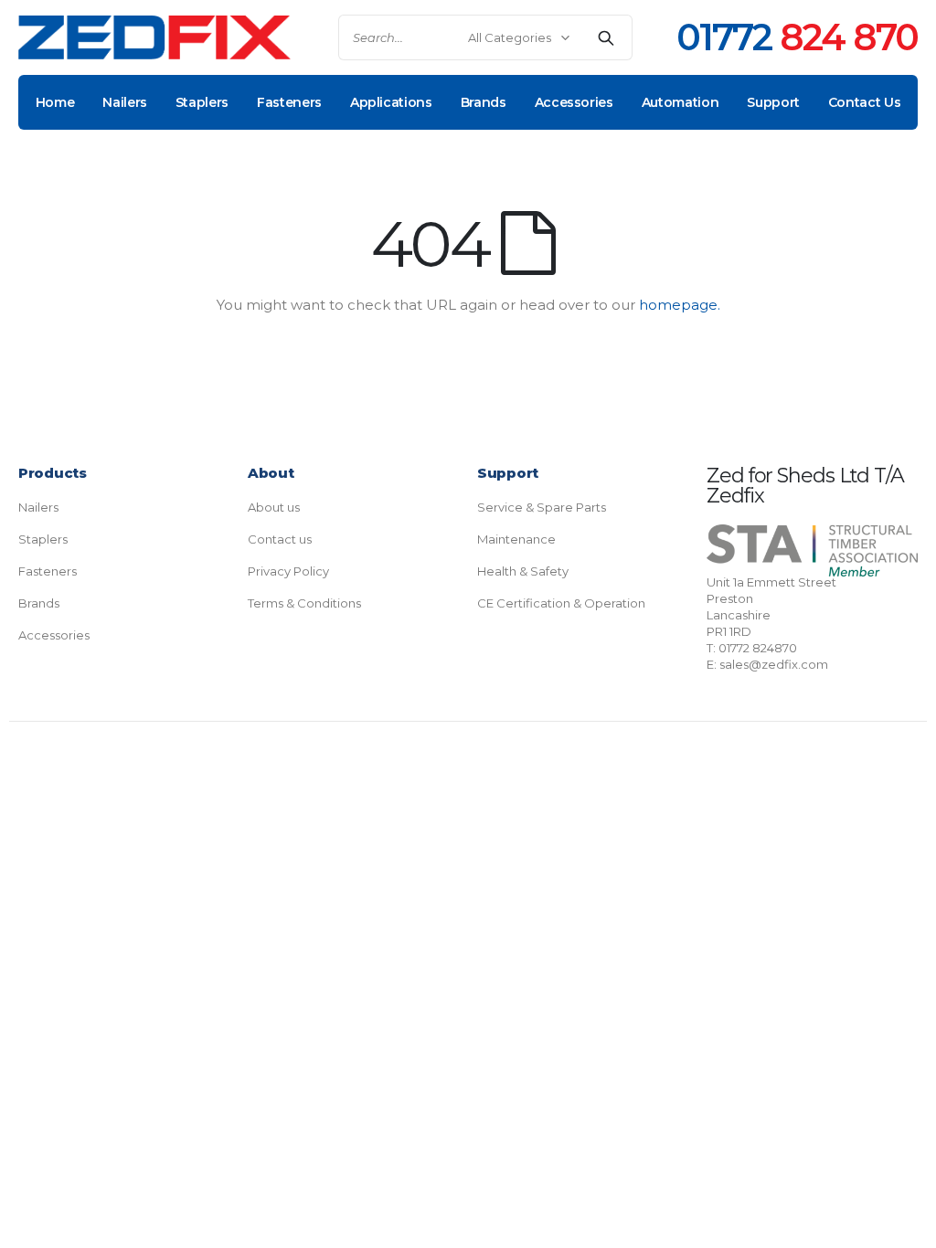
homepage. (679, 304)
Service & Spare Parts (541, 507)
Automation (680, 102)
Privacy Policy (288, 571)
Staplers (43, 539)
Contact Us (864, 102)
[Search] (605, 37)
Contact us (280, 539)
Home (55, 102)
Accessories (54, 635)
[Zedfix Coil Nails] (154, 38)
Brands (38, 603)
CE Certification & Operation (561, 603)
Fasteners (47, 571)
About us (274, 507)
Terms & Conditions (304, 603)
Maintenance (516, 539)
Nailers (38, 507)
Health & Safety (523, 571)
